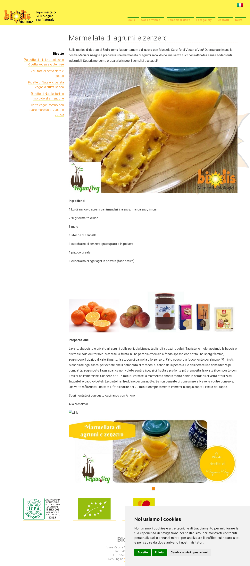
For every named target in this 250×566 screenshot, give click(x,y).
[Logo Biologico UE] (94, 518)
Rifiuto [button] (159, 552)
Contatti (223, 19)
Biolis (131, 19)
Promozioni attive (178, 19)
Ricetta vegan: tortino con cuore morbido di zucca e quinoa (46, 109)
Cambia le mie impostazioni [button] (189, 552)
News (238, 19)
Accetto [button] (143, 552)
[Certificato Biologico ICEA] (41, 518)
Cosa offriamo (150, 19)
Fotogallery (204, 19)
